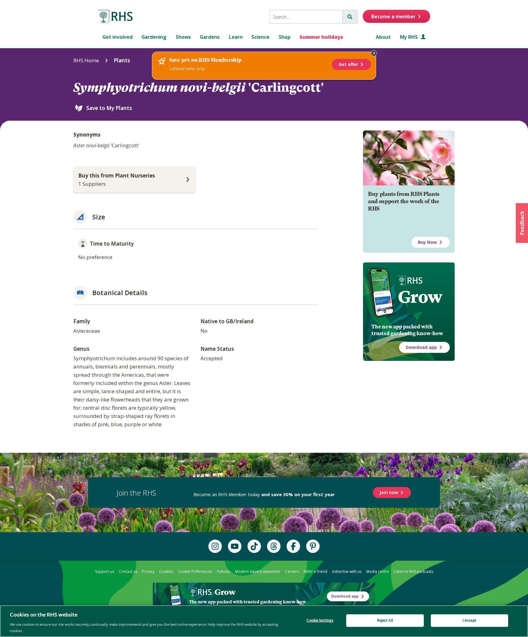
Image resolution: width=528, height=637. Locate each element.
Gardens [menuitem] (210, 37)
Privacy (148, 571)
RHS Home (86, 60)
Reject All (385, 620)
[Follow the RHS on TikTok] (254, 546)
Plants (122, 60)
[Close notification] (374, 53)
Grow (420, 297)
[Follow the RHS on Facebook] (293, 546)
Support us (104, 571)
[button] (522, 223)
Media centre (377, 571)
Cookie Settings (319, 620)
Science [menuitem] (260, 37)
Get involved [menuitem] (117, 37)
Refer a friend (315, 571)
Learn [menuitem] (236, 37)
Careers (292, 571)
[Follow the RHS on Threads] (273, 546)
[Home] (115, 17)
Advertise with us (346, 571)
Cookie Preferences (195, 571)
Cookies (166, 571)
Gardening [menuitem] (154, 37)
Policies (223, 571)
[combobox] (306, 16)
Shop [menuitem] (285, 37)
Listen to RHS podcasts (413, 571)
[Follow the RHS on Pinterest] (313, 546)
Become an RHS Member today (264, 494)
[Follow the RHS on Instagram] (215, 546)
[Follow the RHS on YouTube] (234, 546)
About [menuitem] (383, 37)
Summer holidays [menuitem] (321, 37)
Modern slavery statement (257, 571)
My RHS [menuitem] (409, 37)
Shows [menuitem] (183, 37)
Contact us (128, 571)
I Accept (469, 620)
